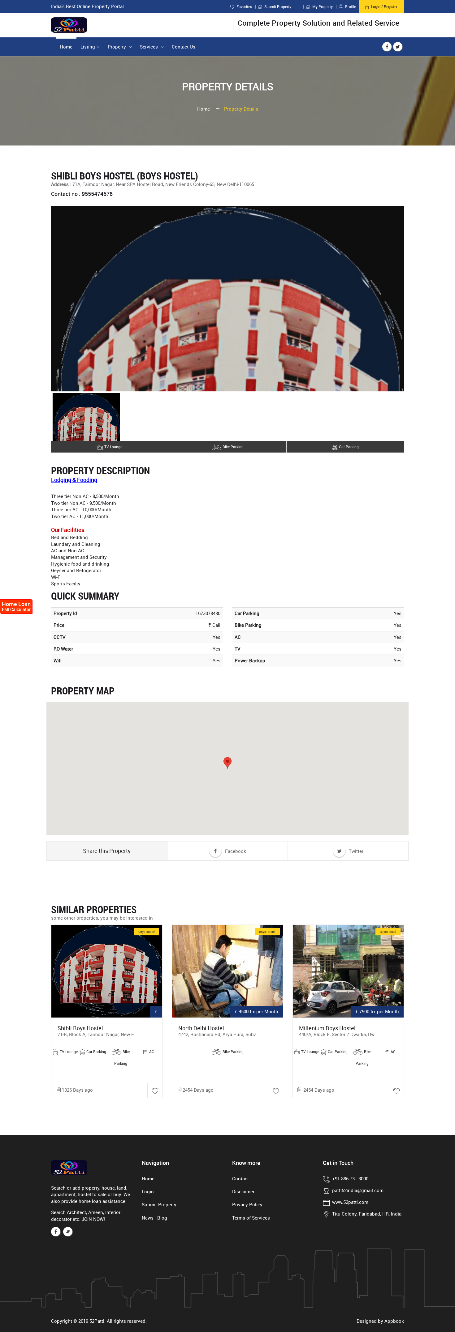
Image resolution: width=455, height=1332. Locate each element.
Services (149, 47)
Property (117, 47)
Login (148, 1191)
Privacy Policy (247, 1204)
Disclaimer (243, 1191)
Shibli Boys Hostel (80, 1028)
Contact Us (183, 47)
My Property (322, 6)
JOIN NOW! (93, 1219)
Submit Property (282, 6)
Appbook (394, 1321)
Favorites (244, 6)
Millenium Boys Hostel (327, 1028)
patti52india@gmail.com (358, 1190)
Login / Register (384, 6)
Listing (87, 47)
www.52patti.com (350, 1202)
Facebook (235, 851)
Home (66, 47)
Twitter (355, 851)
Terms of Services (251, 1218)
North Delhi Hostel (201, 1028)
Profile (350, 6)
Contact (240, 1178)
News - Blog (154, 1218)
